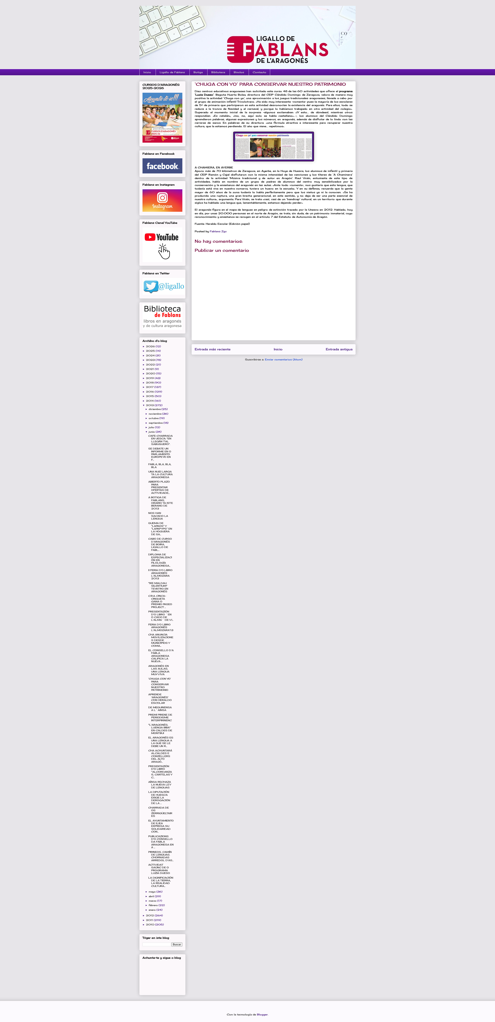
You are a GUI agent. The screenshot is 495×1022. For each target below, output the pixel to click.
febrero (154, 905)
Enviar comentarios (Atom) (283, 359)
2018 (150, 382)
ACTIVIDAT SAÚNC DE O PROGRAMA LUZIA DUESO (159, 869)
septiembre (156, 422)
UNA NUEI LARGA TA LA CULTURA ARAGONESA (160, 474)
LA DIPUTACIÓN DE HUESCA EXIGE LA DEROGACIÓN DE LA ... (159, 798)
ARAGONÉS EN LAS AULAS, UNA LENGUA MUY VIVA (158, 670)
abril (152, 896)
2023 (150, 359)
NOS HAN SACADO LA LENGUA (158, 516)
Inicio (278, 349)
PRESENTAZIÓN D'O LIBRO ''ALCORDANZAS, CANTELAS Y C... (160, 772)
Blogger (262, 1014)
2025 (151, 350)
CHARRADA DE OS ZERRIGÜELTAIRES (160, 811)
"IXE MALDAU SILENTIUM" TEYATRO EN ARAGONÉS (158, 587)
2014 (150, 400)
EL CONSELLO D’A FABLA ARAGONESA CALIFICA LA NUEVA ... (161, 656)
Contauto (259, 72)
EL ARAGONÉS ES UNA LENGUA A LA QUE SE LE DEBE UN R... (160, 741)
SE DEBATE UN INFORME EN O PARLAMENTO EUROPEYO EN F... (159, 454)
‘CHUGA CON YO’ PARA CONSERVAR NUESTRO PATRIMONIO (159, 684)
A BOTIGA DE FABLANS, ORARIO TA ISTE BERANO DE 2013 (160, 503)
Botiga (198, 72)
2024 (150, 355)
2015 (150, 396)
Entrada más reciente (212, 349)
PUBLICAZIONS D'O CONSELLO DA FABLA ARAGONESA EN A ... (161, 842)
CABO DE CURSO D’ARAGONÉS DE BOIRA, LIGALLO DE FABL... (160, 544)
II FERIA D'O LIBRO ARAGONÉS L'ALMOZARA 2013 (160, 574)
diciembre (155, 409)
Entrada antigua (339, 349)
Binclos (239, 72)
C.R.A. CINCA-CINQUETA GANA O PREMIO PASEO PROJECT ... (160, 601)
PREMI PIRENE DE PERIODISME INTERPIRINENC (160, 717)
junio (152, 431)
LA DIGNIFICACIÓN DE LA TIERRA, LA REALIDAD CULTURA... (160, 881)
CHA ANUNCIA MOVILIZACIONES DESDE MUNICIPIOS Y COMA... (160, 640)
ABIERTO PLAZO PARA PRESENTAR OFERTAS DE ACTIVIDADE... (159, 487)
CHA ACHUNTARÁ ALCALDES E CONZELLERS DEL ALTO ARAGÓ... (160, 756)
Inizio (147, 72)
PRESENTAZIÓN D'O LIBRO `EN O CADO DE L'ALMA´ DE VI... (160, 615)
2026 (151, 346)
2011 (150, 920)
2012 (150, 915)
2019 (150, 378)
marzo (153, 900)
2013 (150, 405)
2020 (151, 373)
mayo (152, 891)
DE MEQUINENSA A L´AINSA (160, 709)
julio (152, 427)
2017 (150, 387)
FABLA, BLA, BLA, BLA (159, 465)
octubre (154, 418)
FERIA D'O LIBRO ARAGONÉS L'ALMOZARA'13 (160, 627)
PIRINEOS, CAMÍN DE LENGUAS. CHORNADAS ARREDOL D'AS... (160, 856)
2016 (150, 391)
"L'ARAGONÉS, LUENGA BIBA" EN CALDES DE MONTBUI (160, 729)
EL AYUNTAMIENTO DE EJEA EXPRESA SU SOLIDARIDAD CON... (161, 826)
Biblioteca (218, 72)
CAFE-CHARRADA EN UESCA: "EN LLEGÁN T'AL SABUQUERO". (160, 440)
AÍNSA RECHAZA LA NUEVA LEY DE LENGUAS (159, 784)
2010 (150, 924)
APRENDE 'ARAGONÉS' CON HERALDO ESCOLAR (160, 698)
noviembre (155, 413)
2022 (151, 364)
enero (152, 909)
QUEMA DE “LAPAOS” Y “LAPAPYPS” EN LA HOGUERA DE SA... (160, 529)
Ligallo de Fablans (172, 72)
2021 (150, 369)
